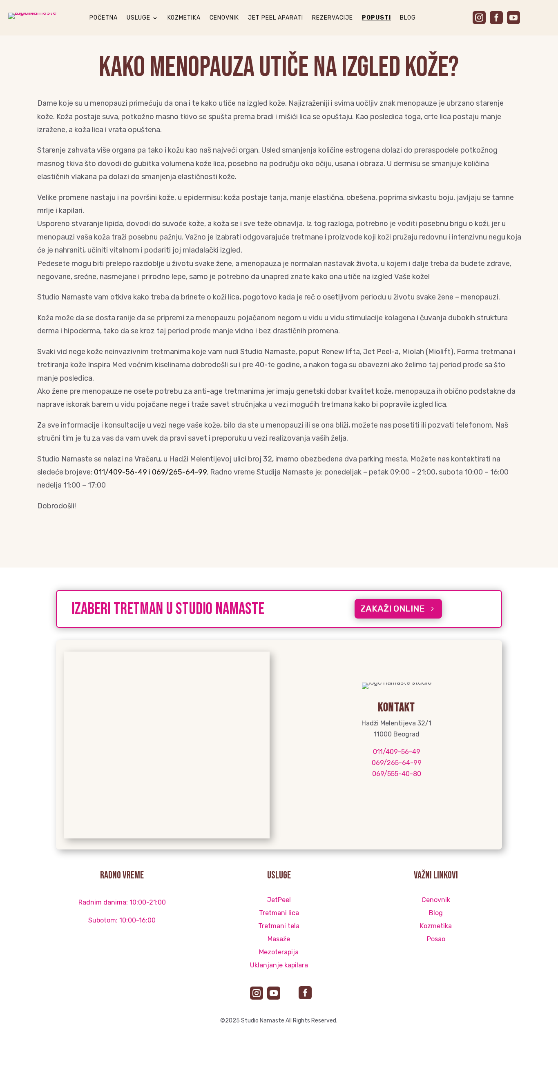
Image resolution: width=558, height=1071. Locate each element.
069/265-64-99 (179, 472)
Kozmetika (436, 926)
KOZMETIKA (184, 18)
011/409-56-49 (120, 472)
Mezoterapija (279, 952)
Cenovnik (436, 900)
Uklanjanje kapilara (279, 965)
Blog (436, 913)
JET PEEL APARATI (275, 18)
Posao (436, 939)
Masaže (279, 939)
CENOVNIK (224, 18)
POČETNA (103, 18)
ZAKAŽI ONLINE (392, 608)
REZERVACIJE (332, 18)
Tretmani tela (278, 926)
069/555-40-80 (396, 774)
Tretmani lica (279, 913)
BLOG (408, 18)
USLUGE (138, 18)
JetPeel (279, 900)
